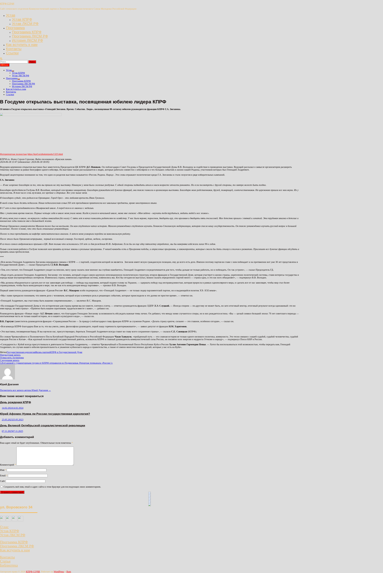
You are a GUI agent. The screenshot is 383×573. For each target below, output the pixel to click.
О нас (4, 527)
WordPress (59, 571)
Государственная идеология (21, 352)
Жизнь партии (42, 352)
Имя (3, 470)
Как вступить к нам (22, 45)
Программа (15, 28)
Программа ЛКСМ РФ (30, 36)
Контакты (13, 49)
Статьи (5, 561)
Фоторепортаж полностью (13, 154)
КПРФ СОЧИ (7, 3)
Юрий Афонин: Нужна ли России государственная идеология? (45, 413)
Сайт (2, 481)
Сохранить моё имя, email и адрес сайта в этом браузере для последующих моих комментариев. (52, 486)
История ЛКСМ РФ (27, 40)
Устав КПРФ (22, 19)
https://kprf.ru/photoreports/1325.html (45, 154)
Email (3, 475)
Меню (5, 65)
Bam (68, 571)
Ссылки (12, 53)
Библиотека (9, 565)
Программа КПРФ (26, 32)
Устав (10, 15)
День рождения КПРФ (15, 402)
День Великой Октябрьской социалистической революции (42, 425)
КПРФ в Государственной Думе (66, 352)
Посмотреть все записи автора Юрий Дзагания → (25, 390)
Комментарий (8, 464)
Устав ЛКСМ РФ (25, 24)
